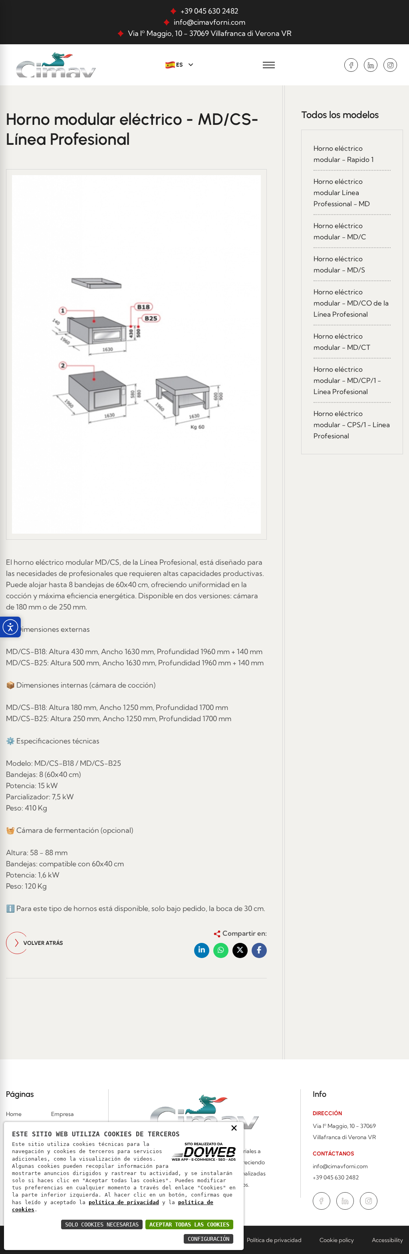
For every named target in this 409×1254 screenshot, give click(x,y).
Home (14, 1114)
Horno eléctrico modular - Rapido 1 (343, 154)
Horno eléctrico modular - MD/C (340, 231)
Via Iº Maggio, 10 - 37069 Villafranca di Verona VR (210, 33)
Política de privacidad (274, 1240)
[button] (201, 950)
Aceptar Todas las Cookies (189, 1224)
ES (179, 64)
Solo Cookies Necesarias (102, 1224)
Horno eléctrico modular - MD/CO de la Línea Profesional (351, 303)
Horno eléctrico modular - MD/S (339, 264)
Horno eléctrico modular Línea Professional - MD (342, 192)
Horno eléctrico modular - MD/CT (342, 341)
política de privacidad (124, 1202)
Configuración (208, 1239)
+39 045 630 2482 (209, 11)
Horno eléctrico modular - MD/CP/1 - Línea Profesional (347, 380)
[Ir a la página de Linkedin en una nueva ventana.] (370, 65)
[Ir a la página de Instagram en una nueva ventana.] (390, 65)
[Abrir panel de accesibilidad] (10, 627)
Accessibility (387, 1240)
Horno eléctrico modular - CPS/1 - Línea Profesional (352, 424)
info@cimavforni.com (209, 22)
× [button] (234, 1127)
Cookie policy (337, 1240)
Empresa (62, 1114)
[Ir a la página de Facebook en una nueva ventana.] (351, 65)
